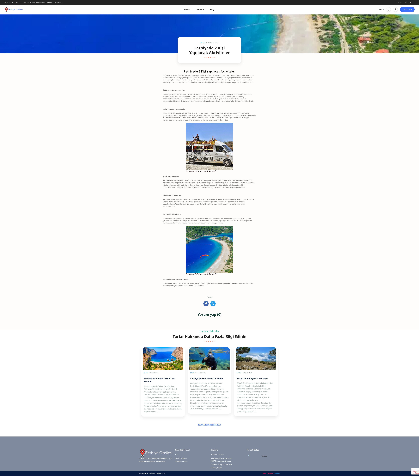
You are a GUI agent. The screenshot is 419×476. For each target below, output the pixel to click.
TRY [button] (380, 9)
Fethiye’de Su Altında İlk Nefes (206, 378)
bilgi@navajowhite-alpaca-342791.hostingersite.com (43, 2)
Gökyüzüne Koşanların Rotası (252, 378)
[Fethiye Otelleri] (13, 9)
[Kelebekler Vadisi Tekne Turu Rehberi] (163, 358)
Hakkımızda (179, 455)
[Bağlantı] (206, 303)
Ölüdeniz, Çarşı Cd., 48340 (221, 464)
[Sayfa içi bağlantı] (396, 2)
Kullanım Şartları (181, 461)
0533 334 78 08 (12, 2)
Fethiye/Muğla (216, 468)
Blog (212, 9)
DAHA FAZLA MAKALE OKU (209, 424)
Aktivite (200, 9)
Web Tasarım (268, 473)
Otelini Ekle (407, 9)
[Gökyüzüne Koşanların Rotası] (256, 358)
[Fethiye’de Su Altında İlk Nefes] (209, 358)
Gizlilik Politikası (181, 458)
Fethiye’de (167, 180)
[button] (388, 9)
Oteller (187, 9)
